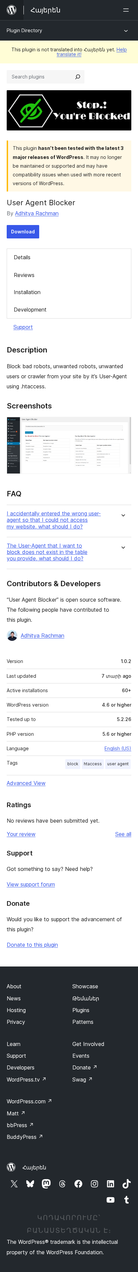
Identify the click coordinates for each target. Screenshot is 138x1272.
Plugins (80, 1010)
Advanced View (26, 783)
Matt (16, 1113)
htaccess (93, 763)
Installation (27, 292)
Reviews (24, 275)
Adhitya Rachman (37, 213)
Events (80, 1055)
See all (123, 834)
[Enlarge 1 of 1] (122, 426)
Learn (13, 1044)
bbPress (20, 1125)
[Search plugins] (77, 77)
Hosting (16, 1010)
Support (23, 327)
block (72, 763)
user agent (118, 763)
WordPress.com (29, 1101)
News (14, 998)
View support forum (31, 884)
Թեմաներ (85, 998)
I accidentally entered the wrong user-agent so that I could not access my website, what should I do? (54, 520)
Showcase (85, 986)
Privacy (16, 1021)
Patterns (82, 1021)
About (14, 986)
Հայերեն (34, 1167)
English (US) (118, 748)
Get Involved (88, 1044)
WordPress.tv (27, 1079)
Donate (84, 1067)
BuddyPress (25, 1136)
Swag (82, 1079)
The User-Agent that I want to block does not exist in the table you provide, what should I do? (47, 552)
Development (30, 309)
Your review (21, 834)
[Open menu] (127, 10)
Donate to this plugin (32, 944)
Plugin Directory (24, 30)
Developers (20, 1067)
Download (23, 231)
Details (22, 257)
